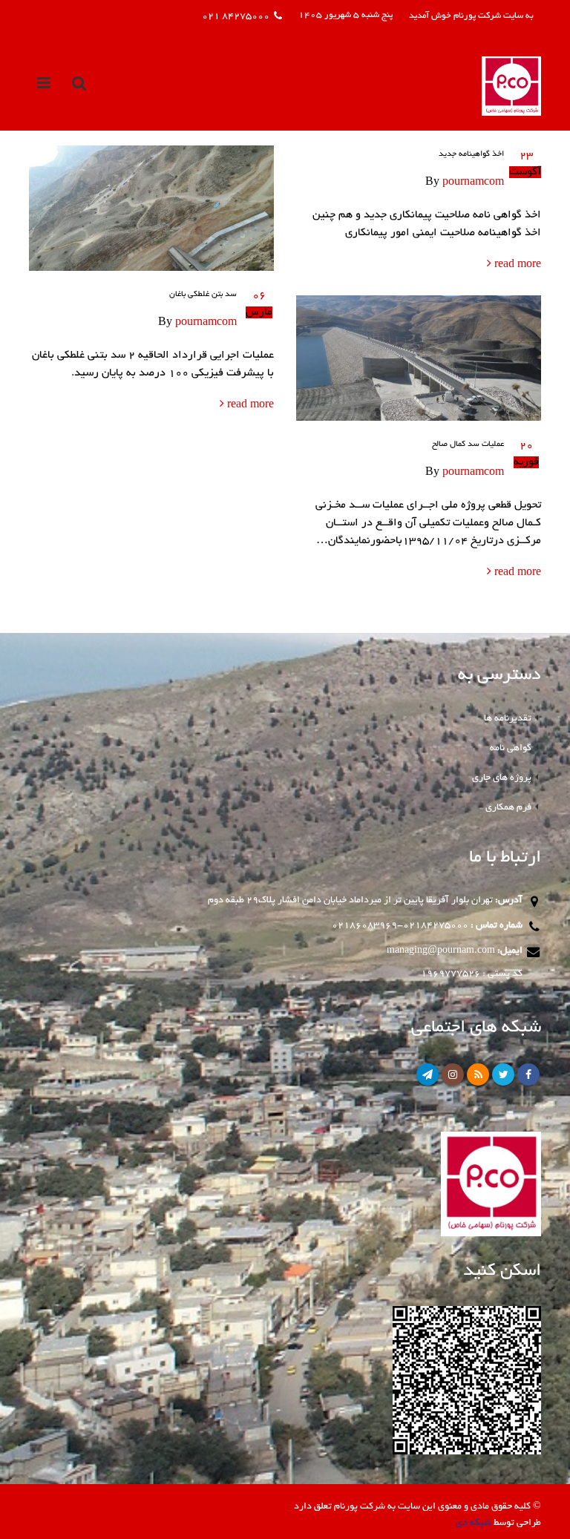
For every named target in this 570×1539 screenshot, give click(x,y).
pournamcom (473, 182)
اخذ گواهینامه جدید (471, 154)
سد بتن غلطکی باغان (203, 294)
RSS (478, 1074)
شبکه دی (473, 1523)
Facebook (528, 1074)
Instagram (453, 1074)
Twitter (503, 1074)
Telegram (427, 1074)
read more (516, 265)
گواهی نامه (510, 748)
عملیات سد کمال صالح (468, 444)
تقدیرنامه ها (507, 718)
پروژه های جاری (501, 778)
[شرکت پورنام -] (511, 86)
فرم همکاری (508, 807)
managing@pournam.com (441, 950)
